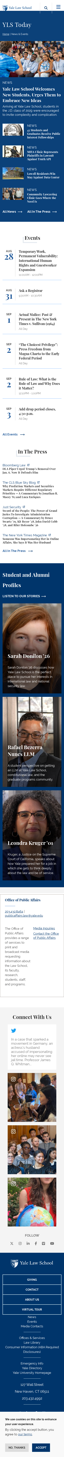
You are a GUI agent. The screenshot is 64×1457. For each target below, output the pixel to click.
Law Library (32, 1342)
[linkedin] (28, 1243)
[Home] (18, 8)
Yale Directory (32, 1368)
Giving (32, 1279)
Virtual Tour (32, 1309)
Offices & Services (32, 1338)
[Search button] (46, 12)
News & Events (19, 34)
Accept (41, 1447)
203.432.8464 (14, 911)
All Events (10, 434)
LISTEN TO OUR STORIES (21, 596)
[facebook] (36, 1243)
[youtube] (52, 1243)
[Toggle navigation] (58, 7)
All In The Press (39, 211)
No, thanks (17, 1447)
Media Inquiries (44, 928)
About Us (32, 1299)
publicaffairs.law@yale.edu (24, 915)
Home (6, 34)
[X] (11, 1243)
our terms (25, 1434)
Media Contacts (32, 1326)
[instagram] (20, 1243)
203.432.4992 (32, 1398)
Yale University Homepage (32, 1373)
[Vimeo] (43, 1243)
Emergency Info (32, 1363)
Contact (32, 1289)
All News (9, 211)
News (32, 1317)
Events (32, 1321)
